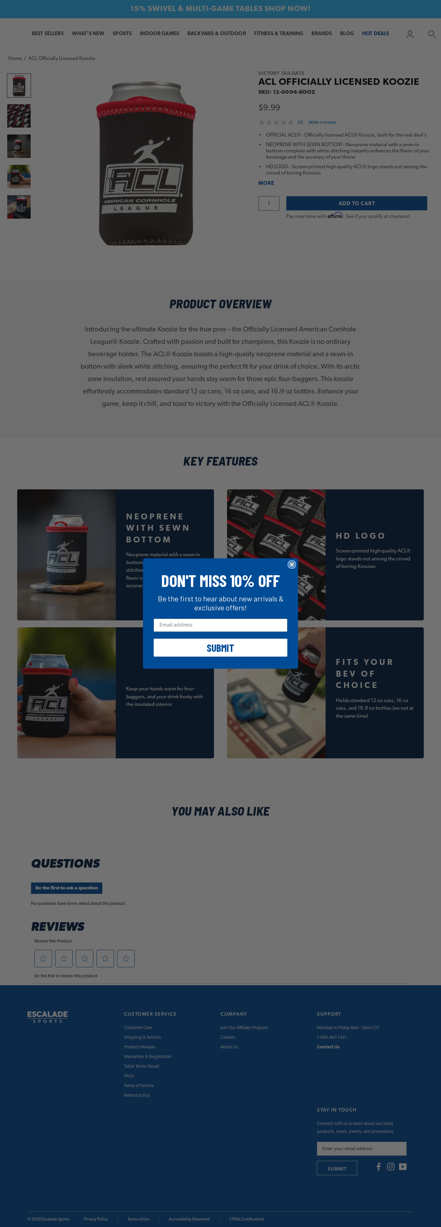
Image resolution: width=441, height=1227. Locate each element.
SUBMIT (220, 647)
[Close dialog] (291, 564)
